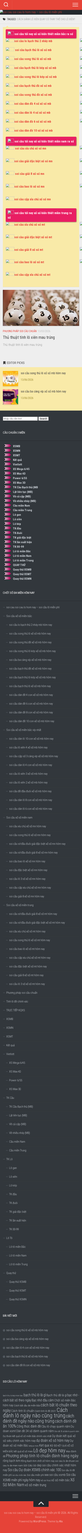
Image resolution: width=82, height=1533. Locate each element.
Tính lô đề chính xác (17, 1001)
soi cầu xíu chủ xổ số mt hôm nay (27, 931)
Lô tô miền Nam (22, 556)
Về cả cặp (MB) (22, 496)
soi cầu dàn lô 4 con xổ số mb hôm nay (30, 765)
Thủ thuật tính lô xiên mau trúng (29, 337)
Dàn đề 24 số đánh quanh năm (35, 1431)
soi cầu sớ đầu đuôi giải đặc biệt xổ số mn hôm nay (37, 844)
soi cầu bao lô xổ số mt (29, 262)
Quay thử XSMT (22, 574)
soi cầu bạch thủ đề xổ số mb (32, 86)
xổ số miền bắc (60, 1480)
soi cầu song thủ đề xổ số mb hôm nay (30, 642)
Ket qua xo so (48, 1445)
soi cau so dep (32, 1465)
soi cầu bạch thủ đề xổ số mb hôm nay (30, 668)
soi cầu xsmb (57, 1475)
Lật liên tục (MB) (23, 492)
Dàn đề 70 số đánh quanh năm (66, 1431)
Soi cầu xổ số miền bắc (19, 616)
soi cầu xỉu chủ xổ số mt (29, 224)
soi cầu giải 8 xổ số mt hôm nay (26, 975)
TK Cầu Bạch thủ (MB (25, 487)
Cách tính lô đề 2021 (45, 1410)
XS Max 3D (19, 482)
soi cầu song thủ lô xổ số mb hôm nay (43, 373)
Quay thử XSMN (22, 578)
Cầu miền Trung (22, 510)
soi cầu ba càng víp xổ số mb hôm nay (43, 391)
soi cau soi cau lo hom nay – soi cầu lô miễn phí (32, 607)
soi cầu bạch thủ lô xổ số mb (33, 50)
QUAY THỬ (19, 565)
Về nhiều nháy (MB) (24, 501)
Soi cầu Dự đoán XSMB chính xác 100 (34, 1470)
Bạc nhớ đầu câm (43, 1400)
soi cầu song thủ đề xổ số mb (33, 95)
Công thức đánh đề (29, 1426)
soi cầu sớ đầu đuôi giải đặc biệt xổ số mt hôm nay (37, 922)
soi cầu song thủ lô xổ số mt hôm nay (29, 940)
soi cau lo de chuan (65, 1460)
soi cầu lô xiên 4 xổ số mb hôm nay (28, 747)
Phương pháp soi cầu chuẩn (20, 331)
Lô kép (17, 524)
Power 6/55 (20, 478)
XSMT (16, 455)
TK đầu (17, 528)
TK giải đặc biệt (22, 537)
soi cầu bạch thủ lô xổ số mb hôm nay (30, 686)
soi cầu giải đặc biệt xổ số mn (33, 161)
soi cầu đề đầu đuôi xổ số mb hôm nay (30, 791)
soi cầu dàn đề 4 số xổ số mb (32, 104)
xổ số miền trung (35, 1485)
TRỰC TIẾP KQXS (15, 1010)
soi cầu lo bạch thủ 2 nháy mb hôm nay (30, 625)
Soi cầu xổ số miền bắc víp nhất (23, 730)
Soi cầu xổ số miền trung (20, 905)
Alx (61, 1521)
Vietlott (17, 464)
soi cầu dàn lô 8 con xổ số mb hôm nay (30, 800)
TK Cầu (10, 1098)
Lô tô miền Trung (23, 560)
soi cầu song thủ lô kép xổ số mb (35, 77)
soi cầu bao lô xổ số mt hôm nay (27, 949)
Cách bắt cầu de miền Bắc (27, 1405)
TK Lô (9, 1159)
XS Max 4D (19, 473)
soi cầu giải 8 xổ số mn (29, 174)
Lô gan (17, 514)
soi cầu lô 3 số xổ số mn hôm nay (27, 879)
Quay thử (11, 1273)
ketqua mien (34, 1446)
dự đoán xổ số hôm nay (52, 1440)
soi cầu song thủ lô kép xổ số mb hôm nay (32, 651)
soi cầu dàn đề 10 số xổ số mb (33, 130)
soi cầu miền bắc (19, 1475)
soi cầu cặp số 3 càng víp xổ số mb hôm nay (33, 756)
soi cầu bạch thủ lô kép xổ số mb (35, 68)
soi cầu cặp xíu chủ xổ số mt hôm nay (29, 957)
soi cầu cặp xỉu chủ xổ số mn (32, 199)
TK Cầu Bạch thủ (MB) (21, 1106)
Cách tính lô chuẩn (22, 1411)
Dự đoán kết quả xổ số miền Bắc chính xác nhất (27, 1436)
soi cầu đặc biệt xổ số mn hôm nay (28, 870)
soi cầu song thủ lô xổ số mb (32, 59)
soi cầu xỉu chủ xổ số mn (30, 148)
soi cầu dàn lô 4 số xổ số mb (32, 112)
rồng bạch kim (11, 1461)
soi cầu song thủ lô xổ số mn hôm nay (30, 835)
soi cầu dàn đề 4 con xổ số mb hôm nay (31, 695)
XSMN (17, 450)
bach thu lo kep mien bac (13, 1395)
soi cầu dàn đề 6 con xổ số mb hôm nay (31, 703)
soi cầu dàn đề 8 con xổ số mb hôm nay (31, 712)
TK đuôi (17, 533)
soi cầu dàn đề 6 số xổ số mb (32, 121)
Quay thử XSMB (22, 569)
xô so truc (46, 1480)
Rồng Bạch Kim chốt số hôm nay (38, 1460)
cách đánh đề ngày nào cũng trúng (38, 1418)
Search (43, 418)
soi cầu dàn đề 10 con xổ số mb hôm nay (31, 721)
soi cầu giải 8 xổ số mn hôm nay (26, 896)
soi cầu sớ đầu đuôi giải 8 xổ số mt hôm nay (33, 914)
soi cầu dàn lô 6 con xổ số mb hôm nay (30, 808)
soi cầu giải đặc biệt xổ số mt (33, 237)
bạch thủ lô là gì (34, 1395)
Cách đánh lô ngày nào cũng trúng (35, 1413)
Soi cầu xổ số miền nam (19, 817)
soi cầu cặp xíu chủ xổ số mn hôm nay (30, 887)
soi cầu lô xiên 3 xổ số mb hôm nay (28, 773)
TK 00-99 (18, 546)
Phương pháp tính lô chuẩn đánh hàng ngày (42, 1455)
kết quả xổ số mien (23, 1451)
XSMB (16, 446)
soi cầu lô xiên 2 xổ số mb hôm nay (28, 782)
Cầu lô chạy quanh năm (55, 1426)
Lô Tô (9, 1238)
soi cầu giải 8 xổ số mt (28, 250)
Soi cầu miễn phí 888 (38, 1474)
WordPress (39, 1521)
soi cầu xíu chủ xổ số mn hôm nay (27, 826)
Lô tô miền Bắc (22, 551)
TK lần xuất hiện (22, 542)
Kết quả (17, 460)
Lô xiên (17, 519)
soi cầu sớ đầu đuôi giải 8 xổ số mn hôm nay (33, 852)
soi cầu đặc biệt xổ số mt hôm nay (28, 966)
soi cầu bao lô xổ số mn (29, 186)
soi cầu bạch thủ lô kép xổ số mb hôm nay (32, 677)
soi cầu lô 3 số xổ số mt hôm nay (27, 984)
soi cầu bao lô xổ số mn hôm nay (27, 861)
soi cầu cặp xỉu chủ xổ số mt (32, 275)
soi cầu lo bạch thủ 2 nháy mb (33, 41)
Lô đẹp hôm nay (49, 1450)
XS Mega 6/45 (21, 469)
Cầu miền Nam (21, 505)
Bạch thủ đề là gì (57, 1395)
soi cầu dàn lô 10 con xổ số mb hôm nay (31, 738)
